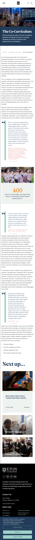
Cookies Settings (17, 527)
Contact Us (5, 510)
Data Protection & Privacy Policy (23, 513)
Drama (23, 65)
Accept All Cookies (17, 537)
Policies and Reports (24, 510)
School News (6, 513)
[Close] (32, 519)
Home (5, 52)
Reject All (17, 532)
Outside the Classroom (15, 52)
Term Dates (5, 515)
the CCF (28, 65)
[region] (17, 528)
